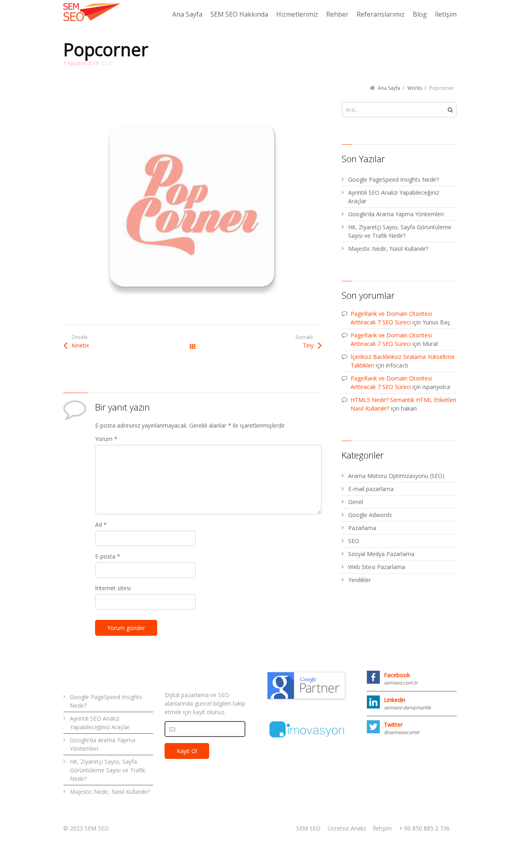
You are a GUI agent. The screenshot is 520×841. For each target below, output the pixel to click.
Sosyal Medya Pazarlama (381, 554)
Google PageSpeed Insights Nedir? (393, 179)
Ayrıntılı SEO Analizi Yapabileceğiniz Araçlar (393, 197)
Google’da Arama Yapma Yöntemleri (396, 214)
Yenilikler (359, 580)
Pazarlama (362, 528)
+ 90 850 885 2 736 (424, 828)
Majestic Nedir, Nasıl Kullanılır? (388, 248)
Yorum (106, 439)
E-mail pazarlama (371, 489)
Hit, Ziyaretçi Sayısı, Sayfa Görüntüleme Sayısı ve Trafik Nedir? (399, 231)
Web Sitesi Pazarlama (376, 567)
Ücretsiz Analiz (347, 828)
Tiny (308, 345)
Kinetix (80, 345)
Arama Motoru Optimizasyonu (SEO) (396, 476)
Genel (355, 502)
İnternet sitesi (113, 588)
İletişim (382, 828)
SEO (353, 541)
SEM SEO (308, 828)
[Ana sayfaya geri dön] (91, 12)
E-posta (107, 556)
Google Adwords (370, 515)
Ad (101, 524)
